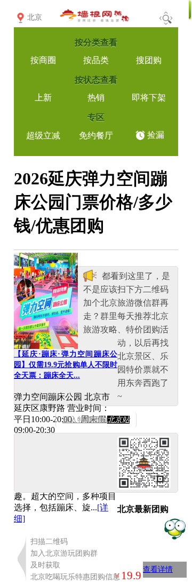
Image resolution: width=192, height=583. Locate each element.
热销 (96, 97)
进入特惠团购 (96, 420)
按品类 (96, 60)
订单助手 (175, 528)
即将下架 (149, 97)
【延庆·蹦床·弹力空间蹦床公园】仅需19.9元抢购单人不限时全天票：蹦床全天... (65, 364)
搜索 (166, 18)
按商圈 (43, 60)
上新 (43, 97)
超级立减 (43, 135)
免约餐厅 (96, 135)
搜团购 (149, 60)
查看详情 (158, 569)
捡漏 (155, 134)
